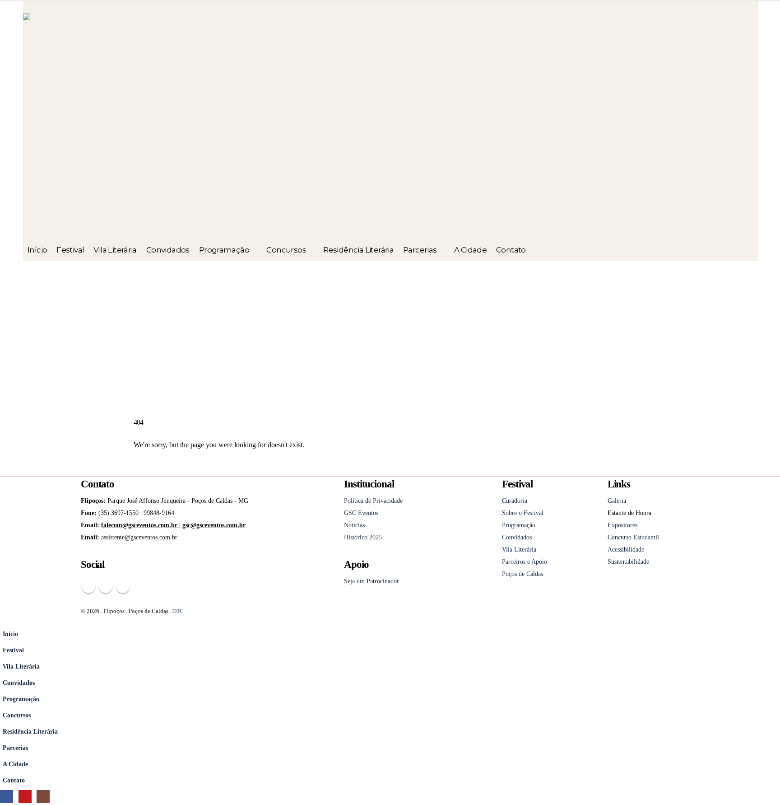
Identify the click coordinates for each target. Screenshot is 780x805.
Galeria (617, 500)
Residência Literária (358, 249)
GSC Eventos (361, 512)
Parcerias (420, 249)
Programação (224, 249)
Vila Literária (114, 249)
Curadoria (514, 500)
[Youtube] (25, 796)
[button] (5, 619)
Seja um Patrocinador (371, 581)
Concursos (286, 249)
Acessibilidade (626, 549)
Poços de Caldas (522, 573)
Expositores (622, 525)
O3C (178, 611)
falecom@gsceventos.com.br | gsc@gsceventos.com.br (173, 525)
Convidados (168, 249)
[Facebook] (6, 796)
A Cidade (470, 249)
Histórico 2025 (363, 537)
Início (37, 249)
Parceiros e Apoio (524, 561)
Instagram (123, 586)
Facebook (88, 586)
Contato (511, 249)
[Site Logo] (158, 126)
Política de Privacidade (373, 500)
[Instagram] (43, 796)
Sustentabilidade (628, 561)
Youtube (105, 586)
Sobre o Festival (522, 512)
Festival (70, 249)
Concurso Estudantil (633, 537)
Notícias (354, 525)
